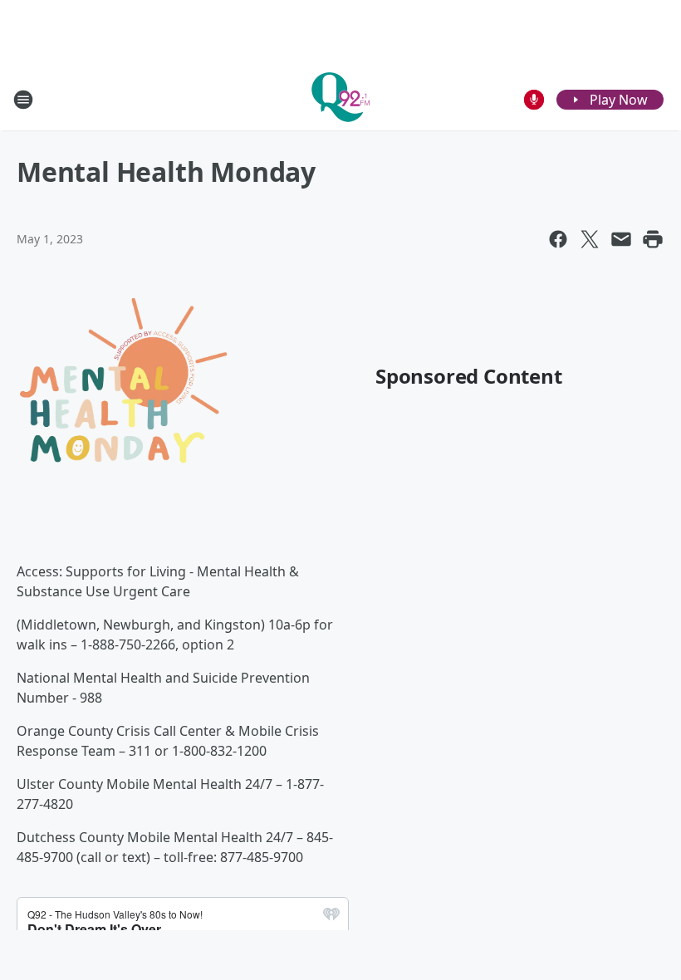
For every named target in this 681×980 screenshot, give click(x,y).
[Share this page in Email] (621, 239)
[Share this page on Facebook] (558, 239)
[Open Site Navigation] (23, 100)
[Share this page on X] (589, 239)
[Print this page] (652, 239)
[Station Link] (340, 99)
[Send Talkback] (534, 100)
